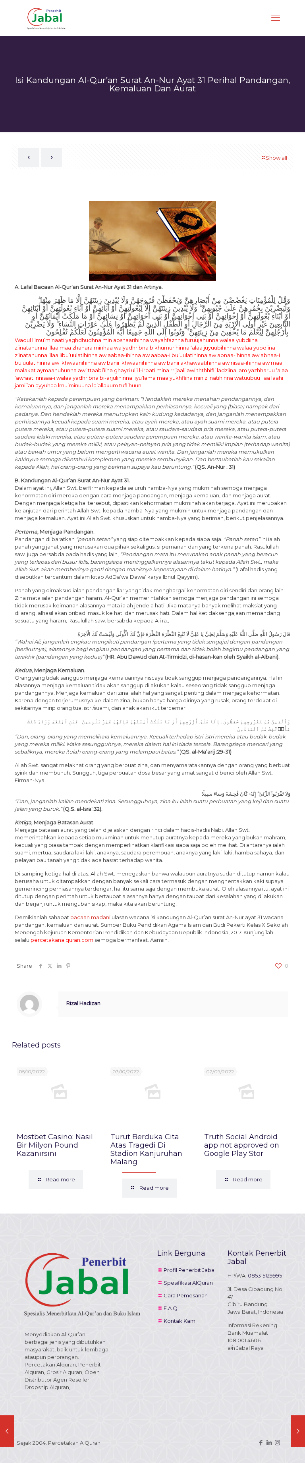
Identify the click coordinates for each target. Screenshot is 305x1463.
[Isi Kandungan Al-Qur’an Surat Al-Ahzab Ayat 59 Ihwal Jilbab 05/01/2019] (298, 1431)
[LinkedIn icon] (269, 1442)
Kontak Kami (180, 1321)
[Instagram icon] (277, 1442)
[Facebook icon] (261, 1442)
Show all (276, 158)
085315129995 (265, 1275)
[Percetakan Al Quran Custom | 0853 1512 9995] (46, 18)
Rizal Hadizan (83, 1003)
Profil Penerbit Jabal (190, 1270)
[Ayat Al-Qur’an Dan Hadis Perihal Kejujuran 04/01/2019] (7, 1431)
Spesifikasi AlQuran (188, 1282)
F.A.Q (171, 1308)
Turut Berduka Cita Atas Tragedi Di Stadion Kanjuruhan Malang (146, 1149)
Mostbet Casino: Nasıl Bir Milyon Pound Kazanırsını (55, 1145)
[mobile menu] (275, 18)
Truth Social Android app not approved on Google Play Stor (241, 1145)
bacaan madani (90, 917)
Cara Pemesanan (186, 1295)
